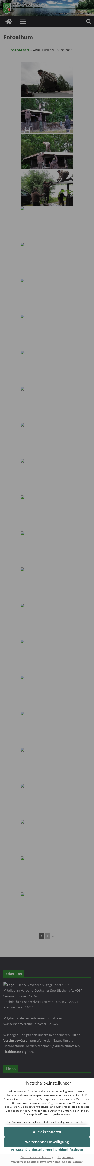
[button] (47, 1132)
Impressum (66, 1157)
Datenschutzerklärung (37, 1157)
